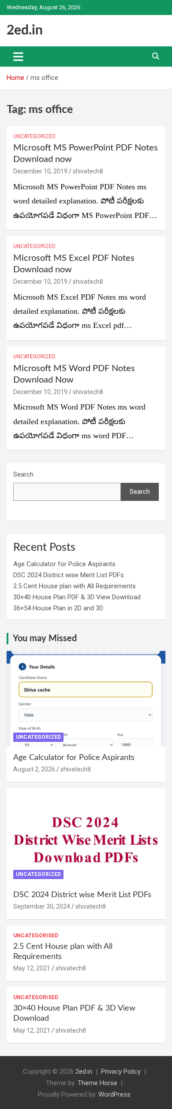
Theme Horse (97, 1083)
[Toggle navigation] (18, 56)
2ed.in (25, 30)
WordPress (114, 1094)
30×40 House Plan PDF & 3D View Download (77, 597)
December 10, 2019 (40, 171)
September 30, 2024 (41, 906)
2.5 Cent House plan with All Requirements (74, 586)
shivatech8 (88, 171)
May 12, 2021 (31, 968)
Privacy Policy (121, 1071)
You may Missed (45, 638)
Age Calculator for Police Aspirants (64, 564)
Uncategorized (34, 136)
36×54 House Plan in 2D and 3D (58, 608)
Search (23, 474)
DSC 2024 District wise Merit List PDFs (68, 575)
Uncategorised (35, 935)
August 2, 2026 (34, 769)
